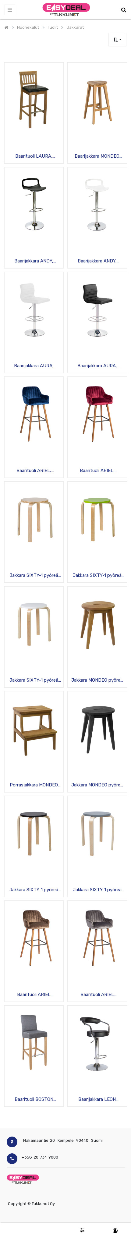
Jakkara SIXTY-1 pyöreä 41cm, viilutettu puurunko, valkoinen (34, 680)
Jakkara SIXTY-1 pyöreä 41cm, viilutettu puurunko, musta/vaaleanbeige (34, 890)
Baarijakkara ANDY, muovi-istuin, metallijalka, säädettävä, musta (34, 261)
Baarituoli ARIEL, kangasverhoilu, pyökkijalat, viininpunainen (97, 471)
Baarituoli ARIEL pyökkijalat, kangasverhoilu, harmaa (97, 995)
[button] (117, 39)
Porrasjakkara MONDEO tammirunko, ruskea (34, 785)
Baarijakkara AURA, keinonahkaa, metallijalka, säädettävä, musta (97, 366)
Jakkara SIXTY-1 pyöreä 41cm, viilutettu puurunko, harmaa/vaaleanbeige (97, 890)
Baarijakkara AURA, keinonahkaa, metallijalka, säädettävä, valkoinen (34, 366)
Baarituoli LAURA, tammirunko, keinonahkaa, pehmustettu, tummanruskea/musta (34, 156)
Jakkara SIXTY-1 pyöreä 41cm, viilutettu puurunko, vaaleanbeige (34, 576)
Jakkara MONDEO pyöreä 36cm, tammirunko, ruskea (97, 680)
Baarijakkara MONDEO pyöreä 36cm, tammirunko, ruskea (97, 156)
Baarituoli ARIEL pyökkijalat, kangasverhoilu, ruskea (33, 995)
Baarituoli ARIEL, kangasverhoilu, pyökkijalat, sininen (34, 471)
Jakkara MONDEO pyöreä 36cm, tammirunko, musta (97, 785)
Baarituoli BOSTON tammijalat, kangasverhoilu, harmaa (33, 1100)
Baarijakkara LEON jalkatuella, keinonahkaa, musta (97, 1100)
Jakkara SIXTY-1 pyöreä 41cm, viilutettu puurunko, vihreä (97, 576)
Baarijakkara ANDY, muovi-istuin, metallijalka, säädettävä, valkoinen (97, 261)
